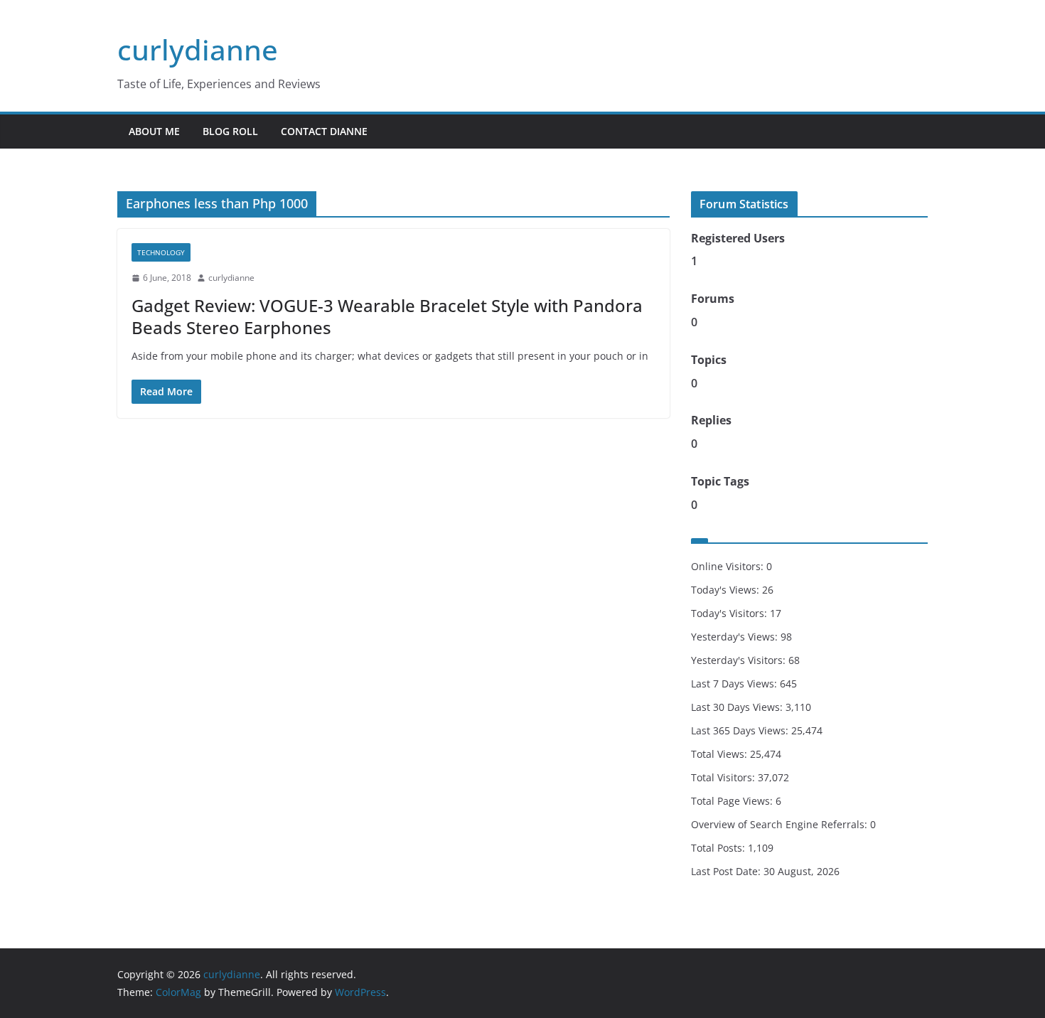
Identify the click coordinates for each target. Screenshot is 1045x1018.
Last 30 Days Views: (738, 707)
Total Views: (720, 754)
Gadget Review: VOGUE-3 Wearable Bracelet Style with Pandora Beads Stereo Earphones (387, 316)
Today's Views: (726, 589)
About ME (154, 131)
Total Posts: (719, 847)
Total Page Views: (733, 801)
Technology (161, 252)
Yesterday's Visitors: (739, 660)
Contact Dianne (324, 131)
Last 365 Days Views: (741, 730)
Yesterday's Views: (736, 636)
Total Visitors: (724, 777)
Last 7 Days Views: (735, 683)
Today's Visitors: (730, 613)
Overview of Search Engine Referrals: (780, 824)
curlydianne (197, 49)
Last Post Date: (727, 871)
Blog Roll (230, 131)
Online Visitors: (728, 566)
